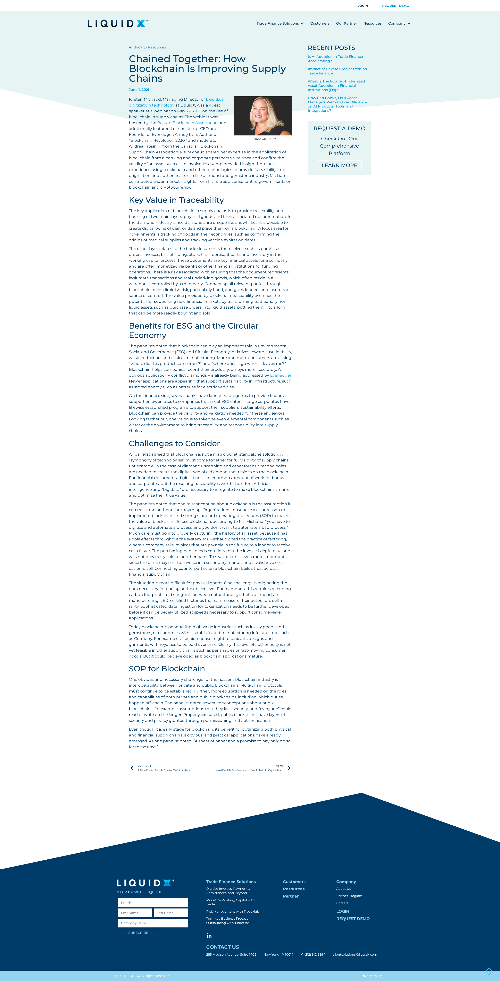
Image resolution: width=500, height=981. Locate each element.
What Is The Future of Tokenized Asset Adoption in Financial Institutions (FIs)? (336, 85)
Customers (319, 23)
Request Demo (353, 918)
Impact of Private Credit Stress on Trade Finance (337, 71)
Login (342, 911)
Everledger (280, 375)
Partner (291, 896)
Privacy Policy (371, 976)
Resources (372, 23)
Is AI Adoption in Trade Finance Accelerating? (335, 59)
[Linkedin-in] (209, 936)
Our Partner (346, 23)
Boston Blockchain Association (187, 122)
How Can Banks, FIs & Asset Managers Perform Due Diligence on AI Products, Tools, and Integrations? (337, 104)
